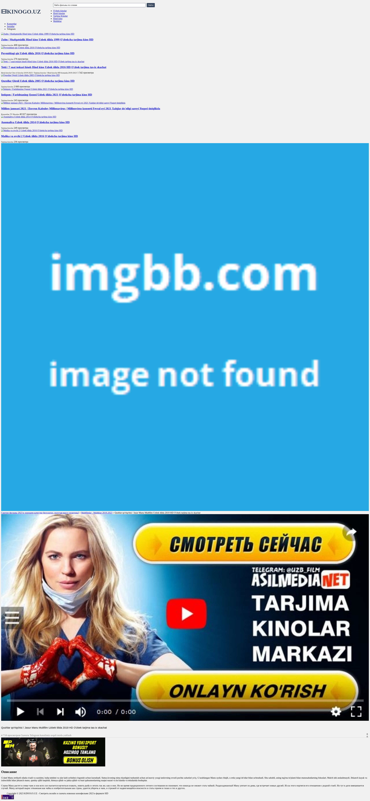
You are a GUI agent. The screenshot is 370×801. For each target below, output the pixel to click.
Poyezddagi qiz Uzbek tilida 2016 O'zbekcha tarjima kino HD (37, 53)
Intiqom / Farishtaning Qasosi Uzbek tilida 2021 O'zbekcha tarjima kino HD (46, 94)
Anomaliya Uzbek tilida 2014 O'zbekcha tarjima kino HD (35, 122)
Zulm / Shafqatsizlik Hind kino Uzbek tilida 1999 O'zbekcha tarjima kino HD (47, 39)
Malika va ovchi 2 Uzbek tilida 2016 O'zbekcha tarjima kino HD (39, 136)
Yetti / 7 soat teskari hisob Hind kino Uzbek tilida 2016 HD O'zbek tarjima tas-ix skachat (53, 67)
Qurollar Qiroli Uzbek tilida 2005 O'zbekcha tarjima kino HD (38, 80)
